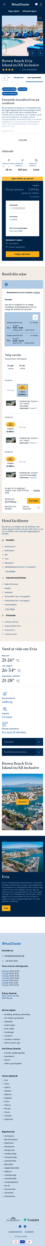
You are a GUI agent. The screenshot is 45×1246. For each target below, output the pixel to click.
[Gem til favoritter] (40, 18)
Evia (24, 69)
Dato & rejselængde (18, 228)
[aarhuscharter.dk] (11, 943)
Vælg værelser (22, 254)
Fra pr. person (14, 189)
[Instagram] (25, 1226)
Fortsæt (33, 500)
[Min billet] (40, 4)
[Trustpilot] (31, 1220)
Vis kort (22, 802)
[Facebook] (20, 1226)
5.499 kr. (33, 189)
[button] (22, 404)
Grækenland (31, 69)
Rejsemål (14, 205)
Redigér (37, 491)
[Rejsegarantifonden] (13, 1219)
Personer (14, 217)
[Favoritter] (36, 4)
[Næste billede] (40, 53)
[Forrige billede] (32, 53)
